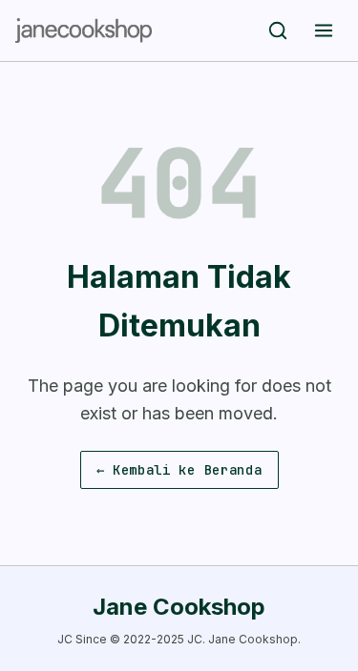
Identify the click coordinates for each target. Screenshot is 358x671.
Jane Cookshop (179, 606)
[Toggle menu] (324, 30)
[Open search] (278, 30)
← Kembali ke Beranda (179, 469)
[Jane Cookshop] (83, 30)
